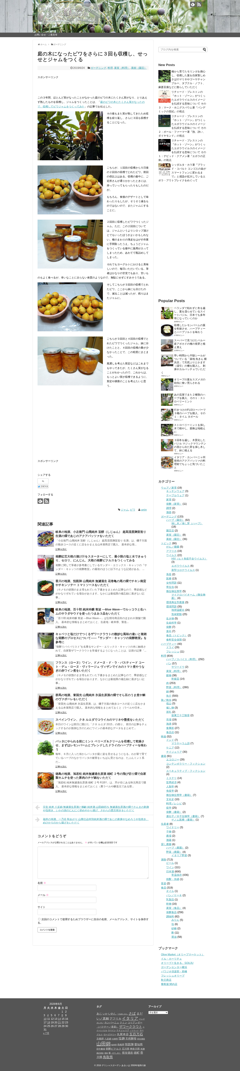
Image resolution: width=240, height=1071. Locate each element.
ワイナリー (172, 827)
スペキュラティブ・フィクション (185, 771)
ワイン (170, 867)
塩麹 (122, 1038)
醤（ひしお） (115, 1053)
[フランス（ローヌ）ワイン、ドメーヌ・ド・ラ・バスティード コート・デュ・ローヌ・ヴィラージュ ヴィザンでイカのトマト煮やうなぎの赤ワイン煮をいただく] (46, 669)
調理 (168, 508)
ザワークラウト (130, 1026)
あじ (99, 1013)
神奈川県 (135, 1049)
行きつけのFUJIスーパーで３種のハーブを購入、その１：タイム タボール (190, 413)
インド (170, 740)
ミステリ (171, 778)
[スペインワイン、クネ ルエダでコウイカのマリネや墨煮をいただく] (46, 726)
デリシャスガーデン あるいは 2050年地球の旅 (69, 11)
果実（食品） (174, 908)
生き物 (170, 618)
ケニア (170, 747)
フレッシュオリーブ (172, 975)
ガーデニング (98, 68)
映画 (163, 736)
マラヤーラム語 (180, 743)
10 (45, 1019)
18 (48, 1022)
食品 (163, 887)
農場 (168, 835)
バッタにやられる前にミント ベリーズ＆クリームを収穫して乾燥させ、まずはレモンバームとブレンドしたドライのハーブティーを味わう (101, 745)
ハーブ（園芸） (175, 520)
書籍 (163, 756)
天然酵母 (130, 1038)
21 (59, 1022)
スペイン (112, 1030)
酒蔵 (168, 840)
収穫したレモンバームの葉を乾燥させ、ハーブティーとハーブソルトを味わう (189, 328)
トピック (166, 543)
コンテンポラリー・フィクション (185, 763)
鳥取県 (108, 1057)
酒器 (168, 512)
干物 (168, 831)
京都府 (100, 1038)
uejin (144, 509)
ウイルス (171, 555)
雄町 (137, 1052)
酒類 (163, 859)
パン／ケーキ (174, 895)
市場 (168, 719)
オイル (170, 891)
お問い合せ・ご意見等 (45, 34)
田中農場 (100, 1049)
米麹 (142, 1049)
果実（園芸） (174, 534)
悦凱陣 (129, 1044)
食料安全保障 (174, 639)
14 (59, 1019)
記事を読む (61, 549)
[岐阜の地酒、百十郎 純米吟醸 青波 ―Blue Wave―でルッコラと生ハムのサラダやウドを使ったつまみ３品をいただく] (46, 616)
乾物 (168, 903)
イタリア (130, 1018)
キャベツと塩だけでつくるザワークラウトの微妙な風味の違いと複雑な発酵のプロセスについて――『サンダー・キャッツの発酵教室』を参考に (101, 638)
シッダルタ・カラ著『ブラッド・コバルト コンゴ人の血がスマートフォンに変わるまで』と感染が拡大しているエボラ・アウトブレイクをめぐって (182, 172)
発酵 (168, 627)
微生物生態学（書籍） (179, 795)
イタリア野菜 (179, 855)
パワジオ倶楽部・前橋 (174, 971)
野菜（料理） (174, 687)
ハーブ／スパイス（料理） (182, 659)
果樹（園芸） (139, 68)
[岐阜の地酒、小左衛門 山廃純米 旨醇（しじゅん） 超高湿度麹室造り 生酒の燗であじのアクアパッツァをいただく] (46, 538)
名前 (42, 883)
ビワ (132, 509)
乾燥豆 (175, 678)
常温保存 (176, 875)
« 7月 (46, 1033)
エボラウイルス (180, 565)
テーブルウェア (175, 495)
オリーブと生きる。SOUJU (177, 963)
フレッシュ (172, 651)
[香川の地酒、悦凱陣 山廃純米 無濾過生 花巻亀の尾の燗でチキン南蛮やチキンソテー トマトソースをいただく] (46, 588)
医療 (168, 578)
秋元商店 (166, 980)
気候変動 (176, 614)
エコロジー (172, 759)
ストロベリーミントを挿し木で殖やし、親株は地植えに (189, 428)
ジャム (125, 509)
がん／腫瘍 (172, 546)
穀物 (168, 675)
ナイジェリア (174, 751)
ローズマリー (110, 1034)
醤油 (174, 937)
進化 (168, 631)
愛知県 (138, 1044)
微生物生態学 (174, 591)
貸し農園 (166, 844)
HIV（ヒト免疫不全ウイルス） (189, 558)
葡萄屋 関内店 (169, 984)
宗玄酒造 (141, 1039)
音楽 (163, 883)
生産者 (165, 824)
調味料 (170, 916)
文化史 (170, 799)
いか (105, 1013)
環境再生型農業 (175, 602)
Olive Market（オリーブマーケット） (182, 954)
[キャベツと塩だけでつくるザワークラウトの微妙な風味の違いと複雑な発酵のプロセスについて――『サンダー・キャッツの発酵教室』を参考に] (46, 641)
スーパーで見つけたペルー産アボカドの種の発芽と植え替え (189, 344)
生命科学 (171, 622)
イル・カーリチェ (171, 958)
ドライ (170, 647)
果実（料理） (122, 68)
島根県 (120, 1044)
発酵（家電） (174, 503)
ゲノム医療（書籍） (183, 819)
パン (168, 663)
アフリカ (171, 551)
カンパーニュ (111, 1022)
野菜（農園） (174, 852)
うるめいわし (122, 1014)
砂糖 (174, 928)
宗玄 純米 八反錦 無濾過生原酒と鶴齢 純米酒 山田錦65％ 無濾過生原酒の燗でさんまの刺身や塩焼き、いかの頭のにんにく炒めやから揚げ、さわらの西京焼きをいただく (96, 809)
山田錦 (103, 1043)
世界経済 (171, 782)
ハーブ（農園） (175, 847)
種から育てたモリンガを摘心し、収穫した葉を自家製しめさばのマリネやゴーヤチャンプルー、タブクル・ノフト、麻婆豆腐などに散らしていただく (181, 79)
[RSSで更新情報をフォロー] (199, 4)
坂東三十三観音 (180, 715)
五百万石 (136, 1034)
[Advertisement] (76, 84)
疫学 (168, 807)
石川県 (125, 1048)
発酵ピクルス (113, 1048)
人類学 (170, 786)
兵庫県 (115, 1039)
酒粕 (106, 1053)
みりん (175, 920)
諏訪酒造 (100, 1053)
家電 (168, 499)
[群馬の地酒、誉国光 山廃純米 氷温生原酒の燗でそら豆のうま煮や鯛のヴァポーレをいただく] (46, 702)
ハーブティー (169, 644)
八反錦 (107, 1039)
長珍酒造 (127, 1052)
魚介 (168, 695)
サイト (41, 907)
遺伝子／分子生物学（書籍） (183, 816)
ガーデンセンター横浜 (174, 967)
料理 (110, 68)
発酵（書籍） (174, 812)
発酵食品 (171, 912)
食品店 (170, 732)
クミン (123, 1022)
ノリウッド (134, 1030)
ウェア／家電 (169, 487)
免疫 (168, 574)
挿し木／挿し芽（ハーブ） (187, 523)
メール (43, 895)
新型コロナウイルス (183, 570)
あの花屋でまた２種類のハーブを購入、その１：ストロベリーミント (189, 398)
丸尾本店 (123, 1034)
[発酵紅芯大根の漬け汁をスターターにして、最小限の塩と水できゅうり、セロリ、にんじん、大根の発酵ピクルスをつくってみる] (46, 563)
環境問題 (171, 606)
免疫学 (170, 790)
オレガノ (100, 1023)
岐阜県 (114, 1045)
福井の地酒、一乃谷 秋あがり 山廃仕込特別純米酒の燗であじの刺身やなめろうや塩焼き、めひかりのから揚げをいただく (96, 821)
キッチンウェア (175, 491)
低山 (168, 703)
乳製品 (170, 899)
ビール (170, 863)
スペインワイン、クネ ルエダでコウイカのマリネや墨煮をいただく (100, 719)
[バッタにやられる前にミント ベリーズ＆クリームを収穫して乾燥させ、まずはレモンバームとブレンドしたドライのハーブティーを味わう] (46, 748)
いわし (112, 1013)
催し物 (170, 707)
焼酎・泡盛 (172, 879)
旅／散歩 (166, 700)
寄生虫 (170, 587)
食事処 (170, 728)
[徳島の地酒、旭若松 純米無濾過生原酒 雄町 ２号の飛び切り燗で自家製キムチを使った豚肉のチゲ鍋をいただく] (46, 780)
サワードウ (177, 667)
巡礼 (168, 712)
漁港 (168, 723)
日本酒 (170, 871)
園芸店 (170, 530)
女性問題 (171, 582)
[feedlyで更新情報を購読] (192, 4)
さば (132, 1013)
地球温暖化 (177, 610)
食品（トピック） (176, 635)
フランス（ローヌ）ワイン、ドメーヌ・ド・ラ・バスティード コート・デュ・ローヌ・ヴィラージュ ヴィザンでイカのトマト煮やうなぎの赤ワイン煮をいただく (100, 666)
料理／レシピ (174, 803)
